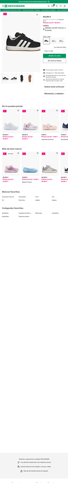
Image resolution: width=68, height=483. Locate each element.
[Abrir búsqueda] (48, 6)
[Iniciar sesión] (56, 6)
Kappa (54, 200)
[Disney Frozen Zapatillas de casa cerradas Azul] (30, 168)
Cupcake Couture (8, 197)
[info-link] (49, 2)
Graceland (22, 197)
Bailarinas (38, 213)
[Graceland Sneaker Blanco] (11, 125)
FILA (36, 197)
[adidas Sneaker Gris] (50, 168)
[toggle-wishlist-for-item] (37, 15)
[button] (21, 42)
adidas (46, 26)
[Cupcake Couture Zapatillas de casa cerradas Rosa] (50, 125)
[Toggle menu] (3, 6)
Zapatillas (5, 216)
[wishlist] (60, 6)
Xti (3, 200)
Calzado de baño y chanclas (28, 213)
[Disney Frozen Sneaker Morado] (30, 125)
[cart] (64, 6)
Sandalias (5, 213)
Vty (53, 197)
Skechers (22, 200)
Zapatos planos (24, 216)
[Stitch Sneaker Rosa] (11, 168)
